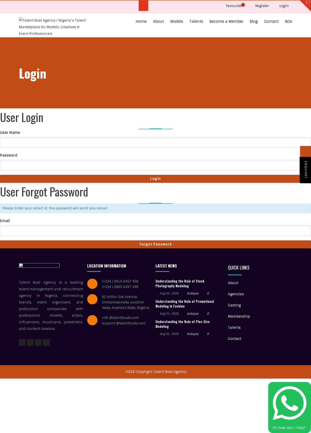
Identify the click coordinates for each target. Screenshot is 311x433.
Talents (196, 21)
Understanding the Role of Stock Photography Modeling (180, 283)
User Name (10, 132)
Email (5, 221)
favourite (234, 6)
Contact (271, 21)
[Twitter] (58, 7)
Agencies (236, 294)
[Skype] (41, 7)
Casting (234, 305)
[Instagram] (38, 342)
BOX (288, 21)
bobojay (193, 293)
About (158, 21)
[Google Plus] (32, 7)
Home (141, 21)
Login (283, 6)
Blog (254, 21)
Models (176, 21)
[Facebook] (23, 7)
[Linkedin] (50, 7)
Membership (239, 316)
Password (9, 155)
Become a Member (226, 21)
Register (261, 6)
